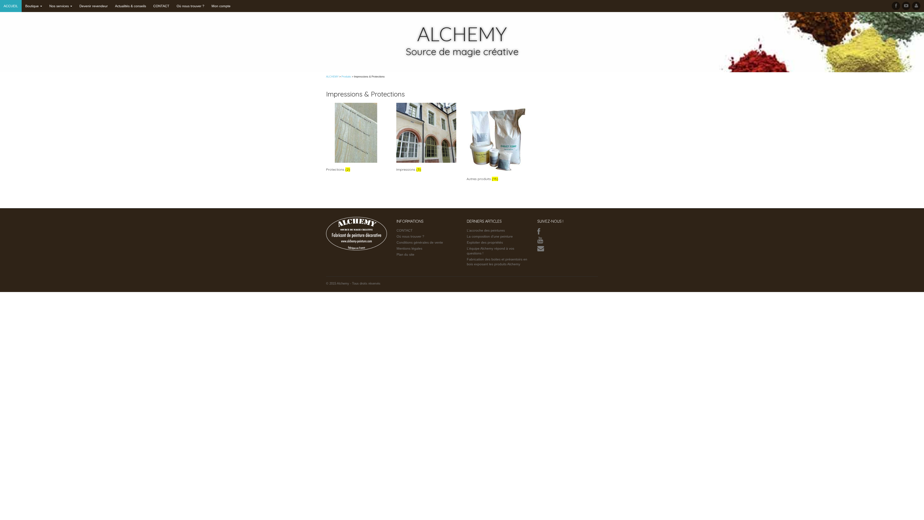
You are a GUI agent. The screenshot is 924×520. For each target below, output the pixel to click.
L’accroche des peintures (486, 230)
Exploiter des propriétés (485, 242)
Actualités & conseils (130, 6)
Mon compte (221, 6)
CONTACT (161, 6)
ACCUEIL (11, 6)
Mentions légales (409, 248)
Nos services (59, 6)
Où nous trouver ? (190, 6)
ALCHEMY (462, 33)
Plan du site (405, 254)
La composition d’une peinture (490, 236)
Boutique (32, 6)
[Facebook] (538, 233)
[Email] (540, 250)
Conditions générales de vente (420, 242)
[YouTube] (540, 241)
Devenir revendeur (93, 6)
